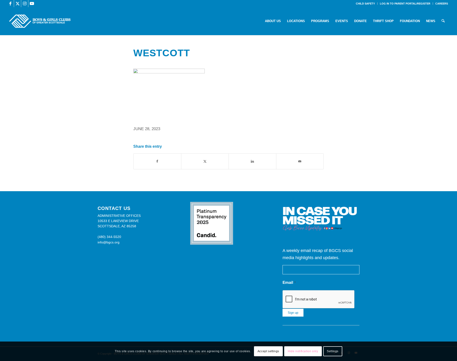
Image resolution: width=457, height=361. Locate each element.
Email (289, 282)
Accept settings (268, 351)
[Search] (443, 21)
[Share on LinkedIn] (252, 161)
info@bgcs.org (108, 242)
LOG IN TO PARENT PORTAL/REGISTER (405, 3)
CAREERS (441, 3)
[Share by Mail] (300, 161)
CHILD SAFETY (365, 3)
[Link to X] (17, 3)
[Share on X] (205, 161)
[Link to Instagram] (24, 3)
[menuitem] (365, 3)
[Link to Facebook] (10, 3)
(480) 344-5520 (109, 237)
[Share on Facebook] (157, 161)
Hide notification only (303, 351)
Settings (332, 351)
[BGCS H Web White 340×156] (39, 21)
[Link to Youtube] (31, 3)
